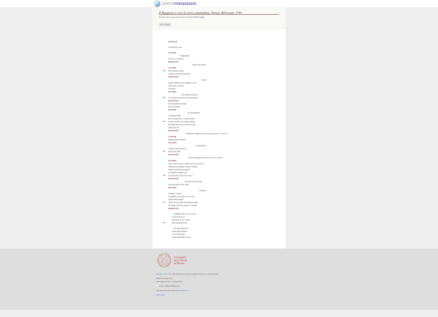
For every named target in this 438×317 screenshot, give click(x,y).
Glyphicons (184, 290)
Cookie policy (160, 295)
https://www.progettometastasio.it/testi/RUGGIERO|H (182, 17)
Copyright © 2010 (162, 274)
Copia (202, 17)
